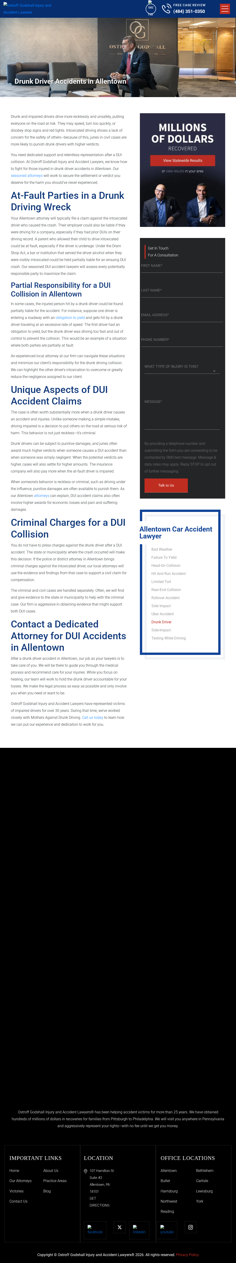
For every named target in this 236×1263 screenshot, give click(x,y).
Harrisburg (169, 1191)
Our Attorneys (20, 1181)
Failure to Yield (164, 557)
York (199, 1201)
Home (14, 1170)
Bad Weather (161, 549)
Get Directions (99, 1201)
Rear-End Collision (166, 590)
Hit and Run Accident (168, 573)
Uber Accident (162, 614)
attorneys (41, 495)
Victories (16, 1191)
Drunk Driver (161, 622)
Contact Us (18, 1201)
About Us (50, 1170)
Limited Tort (161, 581)
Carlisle (202, 1181)
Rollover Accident (165, 598)
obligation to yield (70, 317)
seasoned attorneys (27, 175)
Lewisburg (204, 1191)
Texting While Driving (168, 638)
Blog (47, 1191)
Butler (165, 1181)
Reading (167, 1211)
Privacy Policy (187, 1255)
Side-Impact (161, 630)
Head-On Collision (165, 565)
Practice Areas (55, 1181)
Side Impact (161, 606)
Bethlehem (204, 1170)
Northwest (169, 1201)
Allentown (169, 1170)
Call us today (92, 717)
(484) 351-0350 (189, 11)
